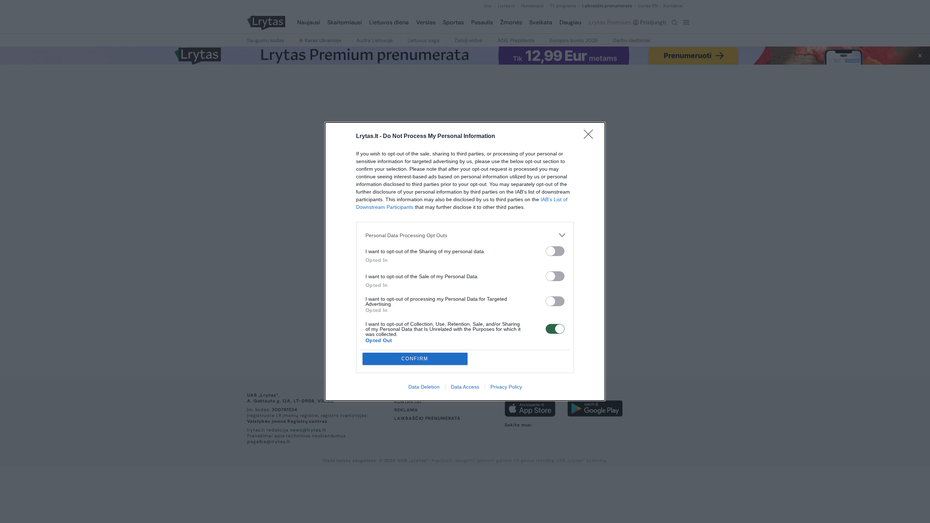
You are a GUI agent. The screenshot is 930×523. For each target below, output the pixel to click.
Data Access (465, 387)
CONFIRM (414, 358)
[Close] (591, 136)
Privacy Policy (506, 387)
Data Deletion (424, 387)
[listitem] (465, 235)
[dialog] (465, 261)
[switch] (555, 251)
